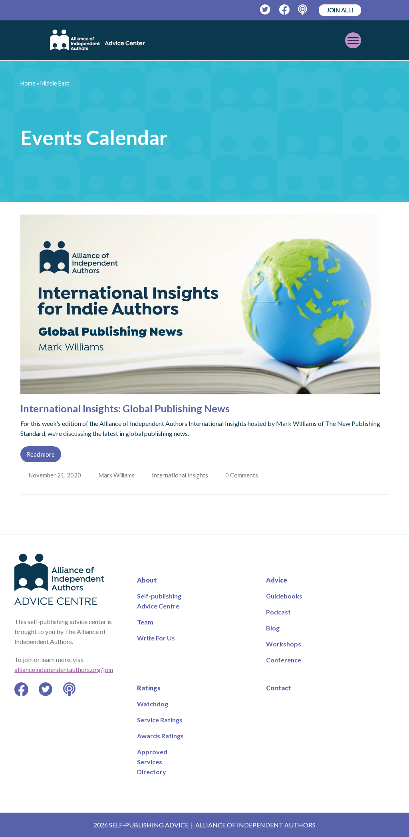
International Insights (181, 475)
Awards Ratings (160, 736)
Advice (276, 580)
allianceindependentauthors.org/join (63, 669)
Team (145, 622)
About (147, 580)
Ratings (149, 688)
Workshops (283, 644)
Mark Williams (117, 475)
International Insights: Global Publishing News (125, 408)
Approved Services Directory (152, 761)
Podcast (278, 612)
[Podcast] (303, 9)
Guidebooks (284, 596)
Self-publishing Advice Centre (159, 601)
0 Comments (244, 475)
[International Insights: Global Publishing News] (200, 389)
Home (28, 83)
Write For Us (156, 638)
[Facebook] (284, 9)
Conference (283, 660)
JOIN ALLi (340, 10)
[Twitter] (265, 9)
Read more (41, 454)
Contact (278, 688)
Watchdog (152, 704)
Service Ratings (160, 720)
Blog (273, 628)
